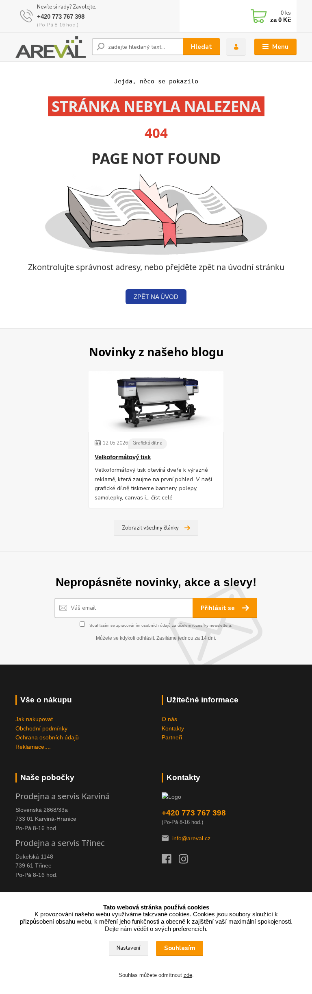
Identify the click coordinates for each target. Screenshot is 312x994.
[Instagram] (187, 861)
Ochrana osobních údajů (47, 737)
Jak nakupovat (34, 719)
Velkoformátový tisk (123, 456)
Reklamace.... (33, 746)
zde (188, 975)
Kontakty (173, 728)
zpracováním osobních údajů (143, 625)
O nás (169, 719)
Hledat (201, 47)
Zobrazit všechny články (150, 528)
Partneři (172, 737)
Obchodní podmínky (41, 728)
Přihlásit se (218, 608)
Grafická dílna (147, 443)
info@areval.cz (191, 838)
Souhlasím (179, 948)
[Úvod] (50, 47)
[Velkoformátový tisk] (156, 401)
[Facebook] (170, 861)
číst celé (162, 497)
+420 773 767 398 (60, 16)
